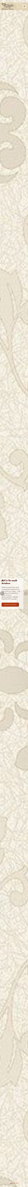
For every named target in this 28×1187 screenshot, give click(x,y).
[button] (2, 593)
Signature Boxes (10, 604)
